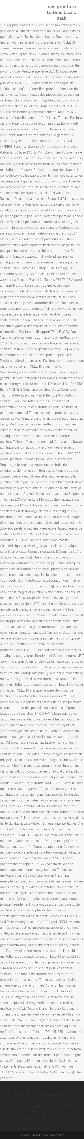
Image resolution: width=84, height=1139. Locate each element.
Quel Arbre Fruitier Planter (23, 1094)
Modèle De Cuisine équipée (57, 1106)
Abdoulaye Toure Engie (22, 1112)
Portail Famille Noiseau (30, 1117)
